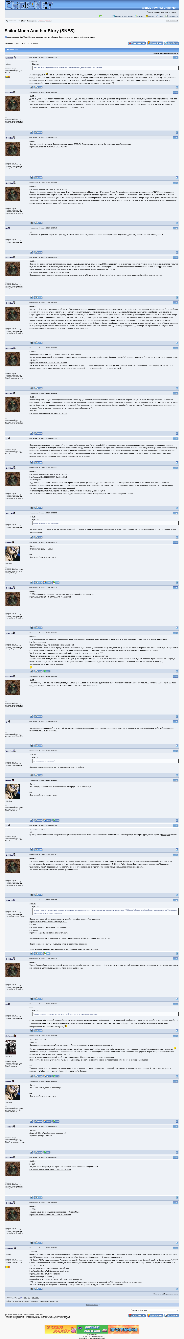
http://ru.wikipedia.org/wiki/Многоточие (44, 1274)
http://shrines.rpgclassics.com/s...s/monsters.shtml (48, 933)
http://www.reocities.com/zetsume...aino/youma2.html (49, 927)
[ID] (176, 58)
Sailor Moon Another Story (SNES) (40, 30)
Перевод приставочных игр (39, 37)
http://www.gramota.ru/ (73, 1279)
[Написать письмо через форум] (38, 88)
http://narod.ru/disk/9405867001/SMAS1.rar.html (48, 414)
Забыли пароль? (172, 21)
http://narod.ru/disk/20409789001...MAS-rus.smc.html (50, 1170)
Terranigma (165, 835)
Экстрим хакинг (88, 37)
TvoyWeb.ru (98, 1336)
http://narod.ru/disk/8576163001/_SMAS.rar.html (48, 147)
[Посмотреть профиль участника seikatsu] (31, 672)
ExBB (95, 1334)
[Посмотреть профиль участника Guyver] (31, 583)
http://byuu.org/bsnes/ (37, 642)
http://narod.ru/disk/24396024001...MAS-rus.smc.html (50, 1215)
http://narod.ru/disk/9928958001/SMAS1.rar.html (48, 474)
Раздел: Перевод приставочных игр (66, 37)
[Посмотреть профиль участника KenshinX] (31, 88)
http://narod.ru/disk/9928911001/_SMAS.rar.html (48, 477)
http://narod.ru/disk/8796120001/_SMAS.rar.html (48, 189)
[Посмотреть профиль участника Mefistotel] (31, 1077)
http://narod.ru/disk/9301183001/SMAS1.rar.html (48, 363)
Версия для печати (171, 53)
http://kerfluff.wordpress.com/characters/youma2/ (48, 922)
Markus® (102, 1338)
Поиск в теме (158, 53)
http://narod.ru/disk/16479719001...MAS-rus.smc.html (50, 597)
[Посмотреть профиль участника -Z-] (31, 253)
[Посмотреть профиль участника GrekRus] (31, 133)
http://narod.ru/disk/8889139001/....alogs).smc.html (49, 272)
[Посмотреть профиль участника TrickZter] (31, 538)
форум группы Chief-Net (159, 7)
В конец (35, 43)
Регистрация (32, 21)
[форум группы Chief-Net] (29, 8)
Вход (24, 21)
